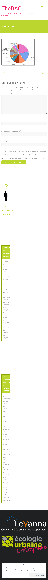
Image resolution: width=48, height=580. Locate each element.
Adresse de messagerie (11, 131)
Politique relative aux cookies (28, 571)
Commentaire (6, 94)
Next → (44, 73)
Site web (4, 141)
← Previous (5, 73)
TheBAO (11, 8)
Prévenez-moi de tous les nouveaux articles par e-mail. (24, 158)
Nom (3, 120)
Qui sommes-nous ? (7, 210)
